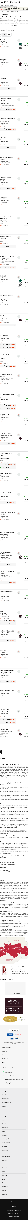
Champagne (5, 1160)
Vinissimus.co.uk (6, 1102)
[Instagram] (4, 1083)
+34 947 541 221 (17, 969)
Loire (3, 1179)
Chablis (4, 1190)
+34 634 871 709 (9, 1072)
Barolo (4, 1183)
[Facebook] (7, 1083)
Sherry (4, 1120)
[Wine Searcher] (14, 1019)
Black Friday (5, 1150)
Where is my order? (9, 1067)
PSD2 (10, 1034)
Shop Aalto (4, 821)
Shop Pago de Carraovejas (10, 827)
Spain (8, 11)
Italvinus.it (4, 1106)
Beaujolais (4, 1175)
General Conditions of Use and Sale (14, 1210)
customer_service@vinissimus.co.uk (14, 1079)
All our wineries (6, 1142)
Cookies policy (14, 1201)
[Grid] (9, 35)
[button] (23, 8)
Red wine (4, 1123)
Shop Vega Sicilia (5, 808)
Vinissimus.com (6, 1095)
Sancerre (4, 1194)
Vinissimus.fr (5, 1098)
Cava (3, 1131)
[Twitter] (10, 1083)
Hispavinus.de (5, 1110)
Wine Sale (4, 1135)
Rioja (3, 1171)
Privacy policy (14, 1206)
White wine (5, 1127)
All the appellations (7, 1139)
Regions (3, 11)
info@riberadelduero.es (19, 971)
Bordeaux (4, 1164)
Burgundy (4, 1167)
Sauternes (5, 1186)
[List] (4, 35)
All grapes (4, 1146)
